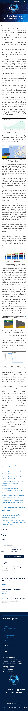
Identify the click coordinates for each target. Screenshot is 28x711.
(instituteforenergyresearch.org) (10, 517)
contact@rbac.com (5, 542)
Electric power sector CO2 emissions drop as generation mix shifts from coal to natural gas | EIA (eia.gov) (13, 508)
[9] (2, 514)
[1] (2, 465)
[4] (2, 482)
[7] (2, 500)
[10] (3, 520)
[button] (1, 1)
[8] (2, 507)
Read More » (4, 572)
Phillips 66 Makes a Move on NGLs (12, 589)
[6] (2, 495)
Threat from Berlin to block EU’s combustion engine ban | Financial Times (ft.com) (12, 490)
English (18, 1)
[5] (2, 488)
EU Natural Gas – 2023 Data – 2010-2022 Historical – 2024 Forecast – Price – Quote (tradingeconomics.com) (13, 471)
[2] (2, 470)
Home (4, 707)
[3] (2, 477)
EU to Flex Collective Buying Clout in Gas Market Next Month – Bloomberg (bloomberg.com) (13, 483)
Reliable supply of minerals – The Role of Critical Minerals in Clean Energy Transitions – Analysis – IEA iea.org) (14, 522)
